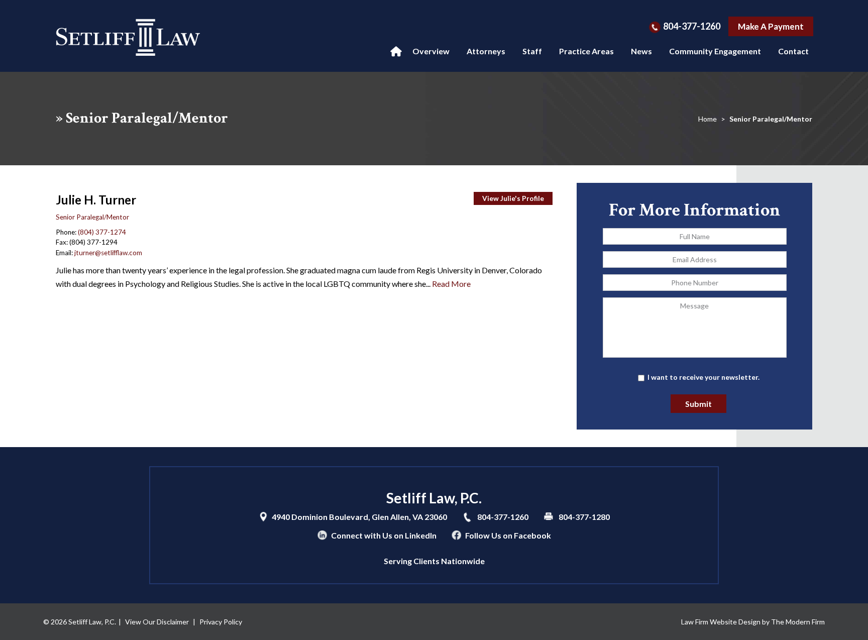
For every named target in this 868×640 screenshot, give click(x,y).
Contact (793, 51)
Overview (431, 51)
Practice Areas (586, 51)
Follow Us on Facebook (508, 535)
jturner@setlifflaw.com (108, 253)
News (641, 51)
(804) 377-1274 (102, 232)
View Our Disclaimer (157, 621)
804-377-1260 (691, 26)
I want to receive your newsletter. (703, 377)
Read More (451, 283)
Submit (698, 403)
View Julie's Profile (513, 198)
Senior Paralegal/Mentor (92, 217)
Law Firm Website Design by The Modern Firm (753, 621)
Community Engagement (715, 51)
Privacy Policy (220, 621)
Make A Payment (771, 26)
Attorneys (486, 51)
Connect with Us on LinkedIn (384, 535)
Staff (532, 51)
